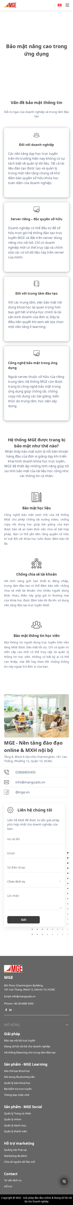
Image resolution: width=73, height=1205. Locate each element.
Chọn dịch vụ (16, 881)
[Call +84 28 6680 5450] (64, 1181)
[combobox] (34, 881)
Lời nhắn (13, 896)
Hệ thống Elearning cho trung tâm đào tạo (30, 1052)
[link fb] (6, 1010)
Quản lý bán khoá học (17, 1083)
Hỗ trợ (8, 1186)
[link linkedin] (10, 1010)
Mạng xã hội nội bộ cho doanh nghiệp (27, 1046)
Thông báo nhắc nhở (16, 1095)
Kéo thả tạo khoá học (17, 1071)
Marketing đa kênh (15, 1156)
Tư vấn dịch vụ (12, 1180)
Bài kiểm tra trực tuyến (18, 1089)
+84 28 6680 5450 (23, 1003)
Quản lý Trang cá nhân (17, 1113)
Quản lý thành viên (15, 1131)
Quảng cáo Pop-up (15, 1150)
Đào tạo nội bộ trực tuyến (19, 1040)
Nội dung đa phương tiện (19, 1077)
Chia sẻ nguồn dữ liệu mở (19, 1162)
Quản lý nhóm (12, 1119)
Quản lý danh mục (15, 1125)
